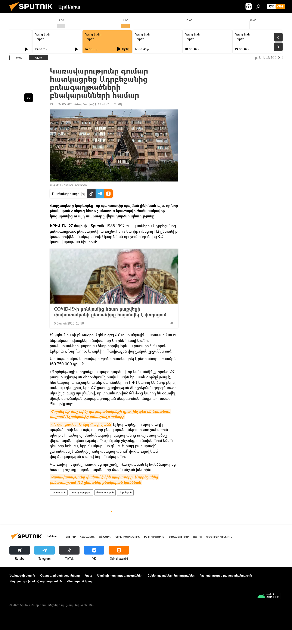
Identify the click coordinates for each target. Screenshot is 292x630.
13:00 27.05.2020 (62, 104)
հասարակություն (81, 492)
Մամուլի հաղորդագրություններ (119, 575)
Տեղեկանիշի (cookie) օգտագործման (35, 581)
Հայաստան (59, 492)
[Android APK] (268, 596)
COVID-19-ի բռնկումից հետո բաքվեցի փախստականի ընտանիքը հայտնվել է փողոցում (110, 311)
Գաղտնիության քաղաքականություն (226, 575)
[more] (171, 323)
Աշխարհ (105, 537)
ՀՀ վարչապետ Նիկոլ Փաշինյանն (81, 424)
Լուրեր (39, 39)
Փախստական (105, 492)
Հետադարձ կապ (79, 581)
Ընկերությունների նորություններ (171, 575)
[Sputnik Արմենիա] (32, 12)
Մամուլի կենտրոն (219, 537)
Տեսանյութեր (179, 537)
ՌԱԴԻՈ (197, 537)
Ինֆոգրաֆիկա (154, 537)
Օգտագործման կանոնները (60, 575)
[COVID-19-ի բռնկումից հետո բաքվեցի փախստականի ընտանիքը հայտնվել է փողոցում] (114, 276)
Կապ (88, 575)
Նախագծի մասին (22, 575)
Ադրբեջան (125, 492)
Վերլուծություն (127, 537)
